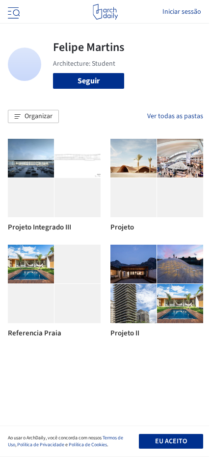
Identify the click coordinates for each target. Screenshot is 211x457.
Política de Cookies (88, 444)
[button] (33, 117)
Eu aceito (171, 441)
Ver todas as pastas (175, 116)
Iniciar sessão (181, 11)
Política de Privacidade (40, 444)
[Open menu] (13, 12)
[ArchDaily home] (105, 12)
